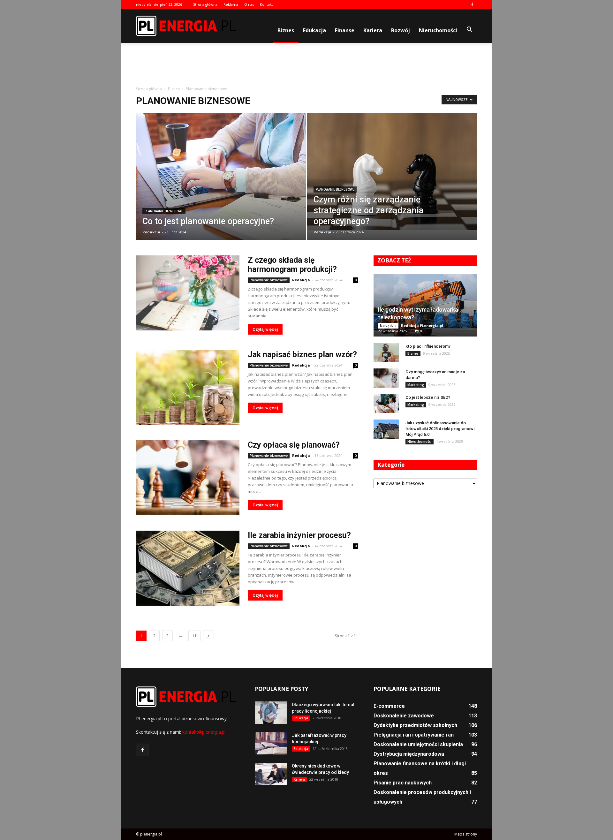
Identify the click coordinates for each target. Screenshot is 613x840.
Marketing (415, 384)
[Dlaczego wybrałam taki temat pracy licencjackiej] (271, 712)
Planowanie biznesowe (164, 211)
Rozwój (400, 30)
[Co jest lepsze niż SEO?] (386, 403)
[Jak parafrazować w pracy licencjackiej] (271, 743)
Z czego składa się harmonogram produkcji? (292, 264)
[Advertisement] (306, 64)
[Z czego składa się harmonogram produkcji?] (187, 292)
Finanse (344, 30)
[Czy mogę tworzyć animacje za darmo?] (386, 378)
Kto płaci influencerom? (427, 346)
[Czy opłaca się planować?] (187, 477)
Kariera (372, 30)
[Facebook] (472, 4)
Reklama (230, 4)
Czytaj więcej (265, 329)
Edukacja (314, 30)
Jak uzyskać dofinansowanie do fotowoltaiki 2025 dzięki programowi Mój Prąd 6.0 (439, 428)
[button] (469, 29)
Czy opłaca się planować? (294, 445)
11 (194, 636)
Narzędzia (388, 325)
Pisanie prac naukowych (403, 783)
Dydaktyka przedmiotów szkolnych (415, 725)
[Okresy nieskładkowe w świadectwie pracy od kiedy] (271, 774)
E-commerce (389, 706)
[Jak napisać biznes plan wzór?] (187, 387)
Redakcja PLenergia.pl (422, 325)
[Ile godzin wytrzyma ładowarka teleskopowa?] (425, 305)
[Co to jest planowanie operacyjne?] (221, 181)
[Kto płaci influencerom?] (386, 352)
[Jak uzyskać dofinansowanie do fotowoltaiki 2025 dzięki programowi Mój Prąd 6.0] (386, 429)
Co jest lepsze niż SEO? (427, 397)
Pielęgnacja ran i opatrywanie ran (414, 735)
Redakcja (151, 232)
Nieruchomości (438, 30)
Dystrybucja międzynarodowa (409, 754)
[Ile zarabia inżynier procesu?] (187, 568)
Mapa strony (465, 834)
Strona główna (205, 4)
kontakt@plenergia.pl (203, 732)
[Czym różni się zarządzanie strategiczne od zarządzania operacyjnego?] (392, 171)
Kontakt (266, 4)
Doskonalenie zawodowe (404, 716)
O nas (249, 4)
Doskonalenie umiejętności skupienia (418, 744)
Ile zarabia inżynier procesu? (299, 535)
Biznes (285, 30)
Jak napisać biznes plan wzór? (302, 354)
